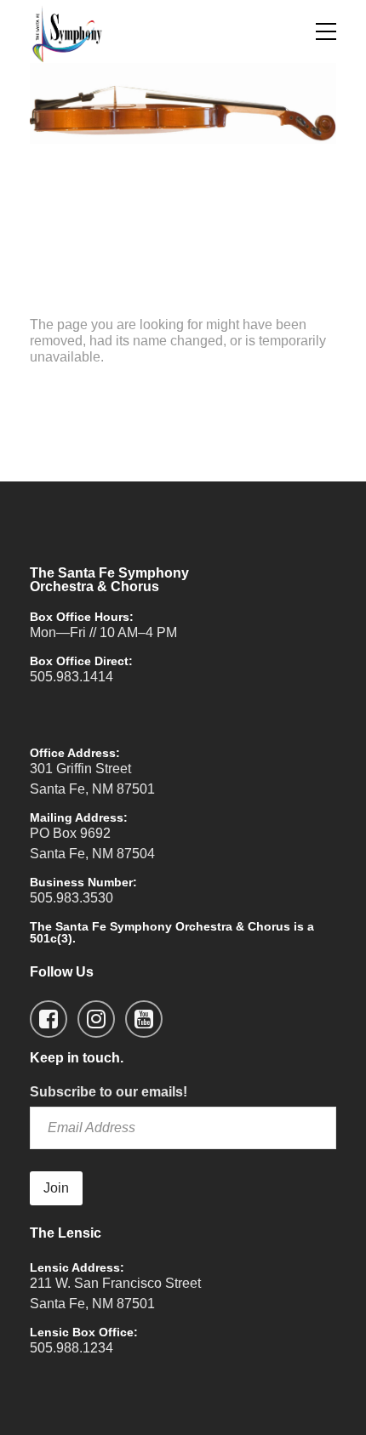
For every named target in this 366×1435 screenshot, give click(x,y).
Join (56, 1188)
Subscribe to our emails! (108, 1092)
